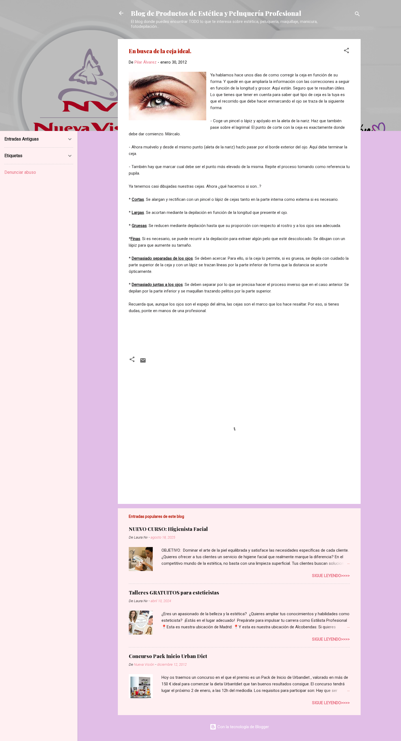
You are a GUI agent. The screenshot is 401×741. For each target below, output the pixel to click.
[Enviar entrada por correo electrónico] (143, 362)
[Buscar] (357, 15)
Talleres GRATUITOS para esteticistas (174, 592)
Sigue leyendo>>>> (331, 575)
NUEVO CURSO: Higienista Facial (168, 529)
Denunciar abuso (20, 172)
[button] (346, 51)
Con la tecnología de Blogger (242, 726)
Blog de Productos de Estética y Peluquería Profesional (216, 13)
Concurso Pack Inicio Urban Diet (168, 656)
